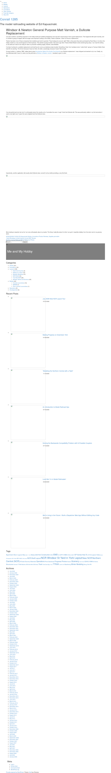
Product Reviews (43, 236)
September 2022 (14, 614)
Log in (12, 764)
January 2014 (13, 710)
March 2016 (13, 691)
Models (5, 4)
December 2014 (14, 706)
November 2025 (14, 574)
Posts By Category (8, 13)
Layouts (5, 6)
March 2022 (13, 623)
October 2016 (13, 680)
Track (40, 564)
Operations (6, 8)
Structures (9, 564)
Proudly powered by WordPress (14, 772)
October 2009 (13, 731)
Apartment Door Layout (14, 555)
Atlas (23, 555)
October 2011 (13, 722)
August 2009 (13, 732)
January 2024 (13, 599)
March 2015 (13, 701)
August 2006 (13, 753)
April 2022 (12, 621)
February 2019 (14, 649)
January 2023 (13, 609)
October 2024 (13, 583)
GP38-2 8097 (71, 555)
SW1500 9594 (29, 564)
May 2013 (12, 718)
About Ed (5, 15)
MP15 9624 (14, 558)
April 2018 (12, 658)
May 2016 (12, 687)
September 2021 (14, 630)
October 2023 (13, 601)
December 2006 (14, 750)
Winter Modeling (77, 564)
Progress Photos (61, 561)
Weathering (67, 564)
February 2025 (14, 580)
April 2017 (12, 672)
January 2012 (13, 720)
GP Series (78, 554)
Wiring (85, 564)
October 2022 (13, 613)
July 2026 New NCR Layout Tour (54, 299)
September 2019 (14, 646)
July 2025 (12, 576)
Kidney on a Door (18, 272)
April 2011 (12, 724)
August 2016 (13, 682)
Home (5, 2)
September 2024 (14, 585)
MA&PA (15, 284)
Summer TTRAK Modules (20, 564)
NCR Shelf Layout (34, 558)
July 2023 (12, 602)
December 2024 (14, 581)
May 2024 (12, 592)
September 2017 (14, 665)
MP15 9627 (19, 558)
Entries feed (14, 766)
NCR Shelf (16, 276)
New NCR (87, 557)
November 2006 (14, 751)
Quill (30, 772)
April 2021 (12, 633)
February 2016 (14, 692)
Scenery (75, 561)
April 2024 (12, 594)
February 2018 (14, 659)
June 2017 (12, 670)
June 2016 (12, 686)
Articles (30, 236)
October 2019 (13, 644)
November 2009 (14, 729)
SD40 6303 (81, 561)
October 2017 (13, 663)
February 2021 (14, 637)
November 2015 (14, 698)
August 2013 (13, 715)
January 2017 (13, 675)
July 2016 (12, 684)
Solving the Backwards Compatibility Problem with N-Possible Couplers (67, 443)
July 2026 (12, 571)
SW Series (35, 564)
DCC (51, 555)
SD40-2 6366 (88, 561)
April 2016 (12, 689)
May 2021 (12, 632)
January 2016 (13, 694)
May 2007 (12, 746)
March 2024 (13, 595)
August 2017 (13, 666)
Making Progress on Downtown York (55, 335)
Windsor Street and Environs (21, 279)
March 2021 (13, 635)
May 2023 (12, 606)
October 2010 (13, 727)
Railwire (69, 561)
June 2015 (12, 699)
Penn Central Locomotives (20, 286)
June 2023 (12, 604)
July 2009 (12, 734)
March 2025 (13, 578)
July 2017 (12, 668)
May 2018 (12, 656)
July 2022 (12, 618)
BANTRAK (38, 555)
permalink (56, 236)
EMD (55, 554)
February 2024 (14, 597)
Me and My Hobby (20, 251)
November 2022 (14, 611)
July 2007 (12, 745)
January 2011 (13, 725)
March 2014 (13, 708)
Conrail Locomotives (18, 283)
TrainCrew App (46, 564)
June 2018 (12, 654)
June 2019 (12, 647)
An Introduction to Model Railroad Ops (56, 407)
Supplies (51, 236)
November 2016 (14, 679)
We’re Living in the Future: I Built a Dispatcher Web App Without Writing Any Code (71, 515)
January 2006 (13, 757)
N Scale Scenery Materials (28, 561)
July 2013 (12, 717)
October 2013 (13, 713)
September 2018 (14, 653)
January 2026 (13, 573)
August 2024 (13, 587)
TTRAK (56, 564)
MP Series (25, 558)
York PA (89, 564)
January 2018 (13, 661)
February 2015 (14, 703)
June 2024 (12, 590)
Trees (51, 564)
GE (59, 555)
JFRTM (89, 555)
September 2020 (14, 639)
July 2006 (12, 755)
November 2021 (14, 628)
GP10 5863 (63, 555)
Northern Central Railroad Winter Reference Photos (20, 240)
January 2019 (13, 651)
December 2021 (14, 627)
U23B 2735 (61, 564)
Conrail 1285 (9, 19)
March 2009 (13, 736)
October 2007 (13, 741)
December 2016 (14, 677)
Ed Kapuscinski (23, 236)
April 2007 (12, 748)
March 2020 (13, 640)
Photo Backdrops (49, 561)
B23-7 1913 (28, 555)
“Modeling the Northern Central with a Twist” (58, 371)
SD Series (95, 561)
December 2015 (14, 696)
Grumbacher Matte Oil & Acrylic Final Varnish (47, 51)
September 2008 (14, 738)
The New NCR (17, 278)
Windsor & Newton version (44, 53)
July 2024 (12, 588)
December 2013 (14, 712)
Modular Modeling (18, 274)
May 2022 (12, 620)
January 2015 (13, 705)
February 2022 (14, 625)
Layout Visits (96, 555)
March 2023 (13, 607)
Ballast (33, 555)
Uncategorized (14, 290)
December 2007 (14, 739)
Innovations (6, 9)
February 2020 (14, 642)
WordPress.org (15, 769)
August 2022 (13, 616)
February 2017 (14, 673)
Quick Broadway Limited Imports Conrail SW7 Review (21, 238)
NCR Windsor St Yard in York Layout (61, 558)
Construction (45, 555)
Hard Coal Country (18, 271)
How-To (84, 555)
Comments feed (15, 768)
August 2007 (13, 743)
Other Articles (7, 11)
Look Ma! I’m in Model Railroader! (54, 479)
